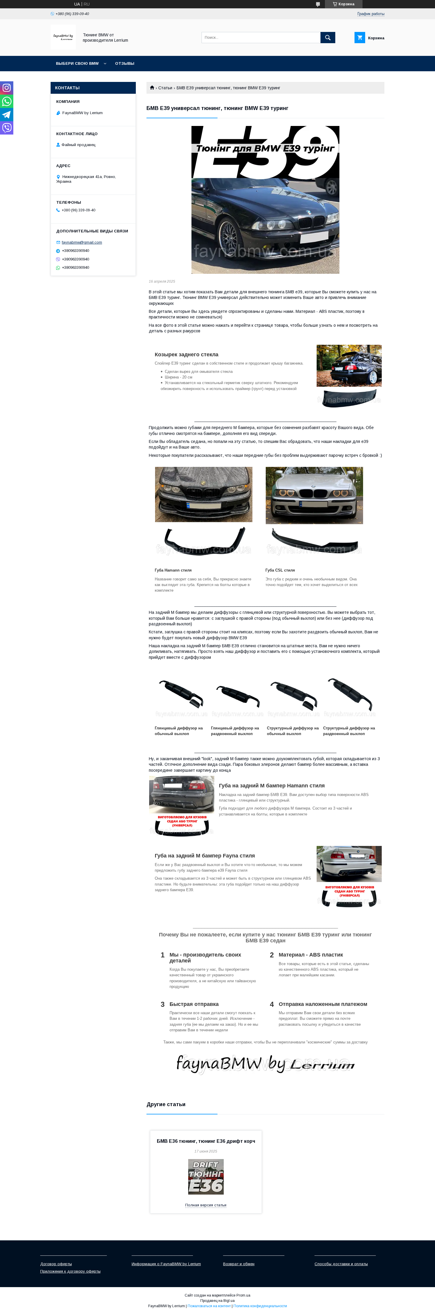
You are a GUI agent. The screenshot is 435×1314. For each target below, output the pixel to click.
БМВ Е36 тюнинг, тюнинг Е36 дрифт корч (206, 1141)
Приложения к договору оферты (70, 1271)
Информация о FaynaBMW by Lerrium (166, 1264)
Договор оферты (56, 1264)
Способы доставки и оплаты (341, 1264)
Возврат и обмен (238, 1264)
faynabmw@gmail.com (82, 242)
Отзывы (124, 63)
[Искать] (327, 37)
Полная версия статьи (205, 1205)
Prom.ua (243, 1295)
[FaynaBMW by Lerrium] (63, 48)
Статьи (165, 87)
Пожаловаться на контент (209, 1306)
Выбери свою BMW (77, 63)
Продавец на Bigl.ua (217, 1301)
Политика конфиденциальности (260, 1306)
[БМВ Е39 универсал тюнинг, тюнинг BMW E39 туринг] (265, 200)
